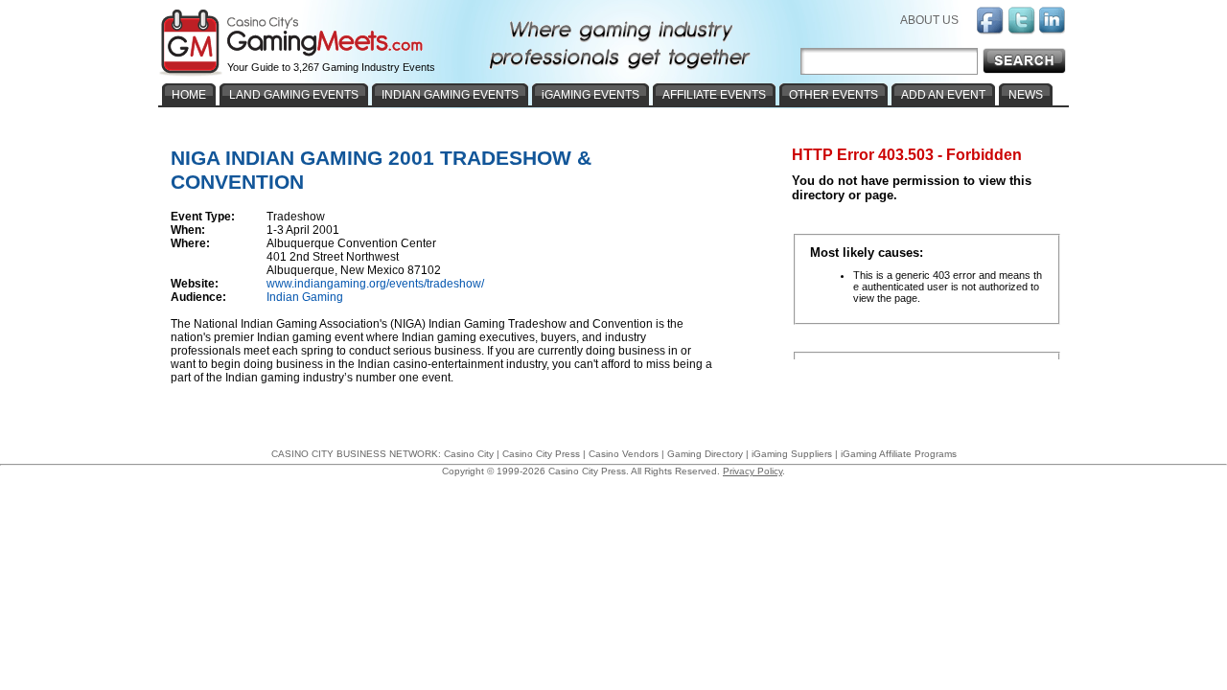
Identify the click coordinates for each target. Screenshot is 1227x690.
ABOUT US (929, 20)
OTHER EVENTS (833, 95)
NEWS (1025, 95)
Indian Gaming (304, 297)
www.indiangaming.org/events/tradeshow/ (375, 283)
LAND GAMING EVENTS (294, 95)
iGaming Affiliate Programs (899, 453)
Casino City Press (541, 453)
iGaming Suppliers (792, 453)
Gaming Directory (705, 453)
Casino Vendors (624, 453)
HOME (189, 95)
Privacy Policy (752, 471)
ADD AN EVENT (943, 95)
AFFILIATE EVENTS (714, 95)
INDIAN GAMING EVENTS (450, 95)
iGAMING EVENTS (590, 95)
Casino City (469, 453)
